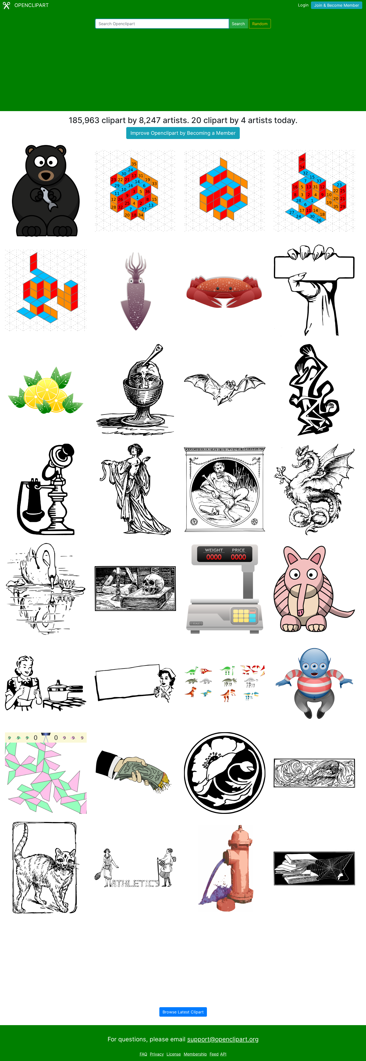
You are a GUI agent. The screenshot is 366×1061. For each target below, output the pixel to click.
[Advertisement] (183, 70)
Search (238, 23)
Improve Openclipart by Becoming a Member (183, 133)
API (223, 1054)
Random (260, 23)
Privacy (157, 1054)
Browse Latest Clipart (183, 1011)
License (174, 1054)
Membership (195, 1054)
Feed (214, 1054)
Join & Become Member (336, 5)
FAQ (143, 1054)
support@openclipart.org (223, 1039)
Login (303, 4)
